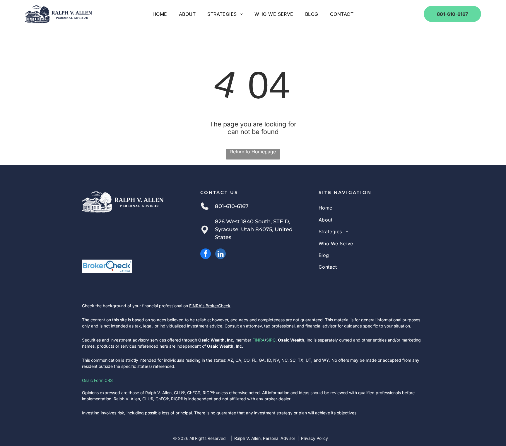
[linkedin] (220, 254)
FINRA (258, 339)
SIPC (271, 339)
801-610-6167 (232, 206)
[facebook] (205, 254)
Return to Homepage (253, 152)
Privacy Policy (314, 438)
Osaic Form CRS (97, 380)
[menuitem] (160, 14)
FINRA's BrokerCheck (209, 305)
